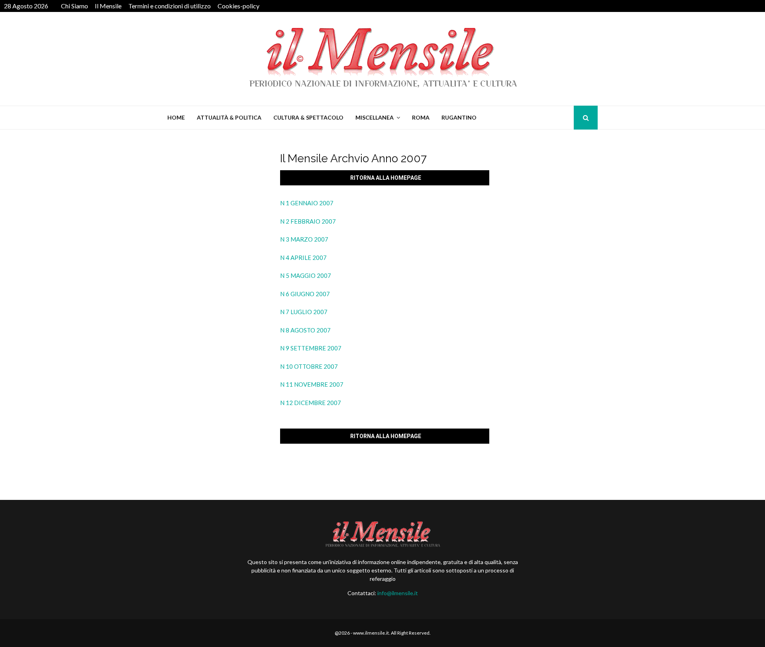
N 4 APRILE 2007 (303, 257)
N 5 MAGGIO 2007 (305, 275)
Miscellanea (374, 117)
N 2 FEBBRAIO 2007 (308, 221)
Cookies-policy (238, 6)
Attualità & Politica (229, 117)
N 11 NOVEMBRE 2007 (311, 384)
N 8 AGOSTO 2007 (305, 330)
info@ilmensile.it (397, 593)
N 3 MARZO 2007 (304, 239)
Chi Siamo (74, 6)
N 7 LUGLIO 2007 (304, 311)
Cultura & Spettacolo (308, 117)
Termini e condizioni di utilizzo (169, 6)
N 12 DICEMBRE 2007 (310, 402)
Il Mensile (108, 6)
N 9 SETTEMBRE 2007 (310, 348)
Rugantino (459, 117)
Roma (421, 117)
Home (176, 117)
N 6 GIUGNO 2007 (305, 293)
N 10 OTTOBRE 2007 (309, 366)
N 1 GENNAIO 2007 (306, 202)
